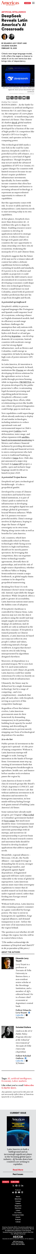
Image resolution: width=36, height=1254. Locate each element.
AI (9, 1078)
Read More (18, 1170)
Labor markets (19, 1081)
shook (14, 122)
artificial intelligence (21, 1078)
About (18, 1197)
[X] (12, 98)
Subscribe (15, 1182)
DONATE (27, 3)
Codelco (17, 431)
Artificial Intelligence (14, 12)
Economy (6, 1081)
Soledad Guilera (9, 46)
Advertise (18, 1199)
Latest (18, 1210)
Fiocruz (19, 370)
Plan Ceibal (28, 815)
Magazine (18, 1206)
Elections (18, 1208)
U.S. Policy (18, 1213)
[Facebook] (8, 98)
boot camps (9, 821)
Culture (18, 1222)
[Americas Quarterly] (10, 3)
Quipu (15, 458)
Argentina (15, 336)
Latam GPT (17, 464)
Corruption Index (18, 1215)
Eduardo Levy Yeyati (13, 43)
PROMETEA (25, 382)
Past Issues (18, 1174)
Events (18, 1217)
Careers (18, 1203)
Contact (18, 1201)
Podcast (18, 1190)
